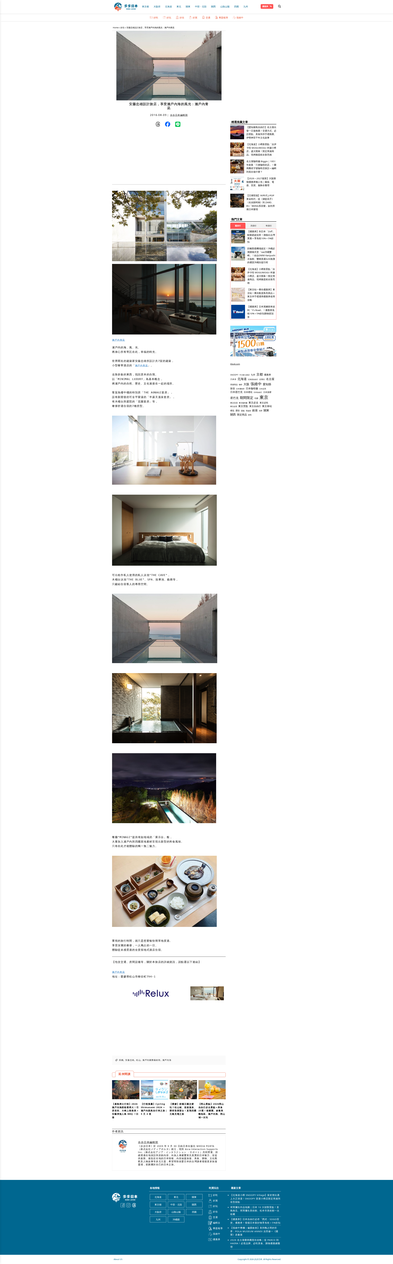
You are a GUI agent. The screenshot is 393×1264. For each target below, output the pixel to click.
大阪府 (157, 6)
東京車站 (267, 406)
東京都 (145, 6)
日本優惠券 (240, 389)
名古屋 (270, 379)
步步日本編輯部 (179, 115)
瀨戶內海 (166, 1060)
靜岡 (249, 415)
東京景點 (243, 406)
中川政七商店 (244, 375)
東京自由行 (255, 406)
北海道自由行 (253, 379)
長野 (260, 410)
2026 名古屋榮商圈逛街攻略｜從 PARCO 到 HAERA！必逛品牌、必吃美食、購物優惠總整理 (255, 1243)
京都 (259, 374)
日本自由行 (258, 392)
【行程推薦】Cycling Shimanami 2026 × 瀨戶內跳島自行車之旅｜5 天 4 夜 (154, 1108)
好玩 (169, 17)
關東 (188, 6)
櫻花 (232, 410)
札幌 (256, 398)
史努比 (262, 379)
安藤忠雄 (129, 1060)
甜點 (243, 410)
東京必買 (233, 406)
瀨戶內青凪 (118, 339)
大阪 (246, 384)
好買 (195, 17)
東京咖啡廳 (243, 403)
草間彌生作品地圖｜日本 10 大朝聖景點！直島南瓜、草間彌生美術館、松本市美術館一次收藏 (254, 1211)
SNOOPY (234, 375)
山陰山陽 (225, 6)
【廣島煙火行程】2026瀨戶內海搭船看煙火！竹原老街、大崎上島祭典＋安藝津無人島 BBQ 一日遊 (125, 1110)
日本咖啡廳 (252, 388)
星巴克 (234, 398)
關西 (213, 6)
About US (118, 1259)
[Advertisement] (140, 156)
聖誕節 (248, 410)
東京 (263, 397)
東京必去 (253, 402)
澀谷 (237, 410)
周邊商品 (234, 384)
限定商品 (242, 414)
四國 (236, 6)
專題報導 (223, 17)
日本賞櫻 (267, 392)
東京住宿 (234, 403)
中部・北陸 (200, 6)
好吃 (156, 17)
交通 (208, 17)
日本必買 (262, 389)
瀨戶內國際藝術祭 (151, 1060)
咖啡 (240, 385)
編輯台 (216, 1222)
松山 (138, 1060)
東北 (179, 6)
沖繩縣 (176, 1219)
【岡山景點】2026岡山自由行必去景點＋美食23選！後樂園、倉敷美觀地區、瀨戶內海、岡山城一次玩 (211, 1110)
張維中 (239, 17)
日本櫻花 (248, 392)
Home (116, 27)
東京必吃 (264, 402)
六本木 (233, 379)
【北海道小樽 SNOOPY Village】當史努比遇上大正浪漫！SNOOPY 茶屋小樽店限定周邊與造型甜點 (255, 1198)
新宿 (232, 388)
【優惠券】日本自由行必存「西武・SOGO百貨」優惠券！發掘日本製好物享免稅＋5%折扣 (255, 1221)
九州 (245, 6)
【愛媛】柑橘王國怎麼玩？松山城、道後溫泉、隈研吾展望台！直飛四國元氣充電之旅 (183, 1108)
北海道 (168, 6)
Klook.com (235, 364)
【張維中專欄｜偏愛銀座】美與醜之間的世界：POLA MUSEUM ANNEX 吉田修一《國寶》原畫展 (254, 1231)
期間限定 (246, 397)
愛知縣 (267, 384)
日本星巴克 (236, 392)
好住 (182, 17)
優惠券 (265, 6)
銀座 (255, 410)
